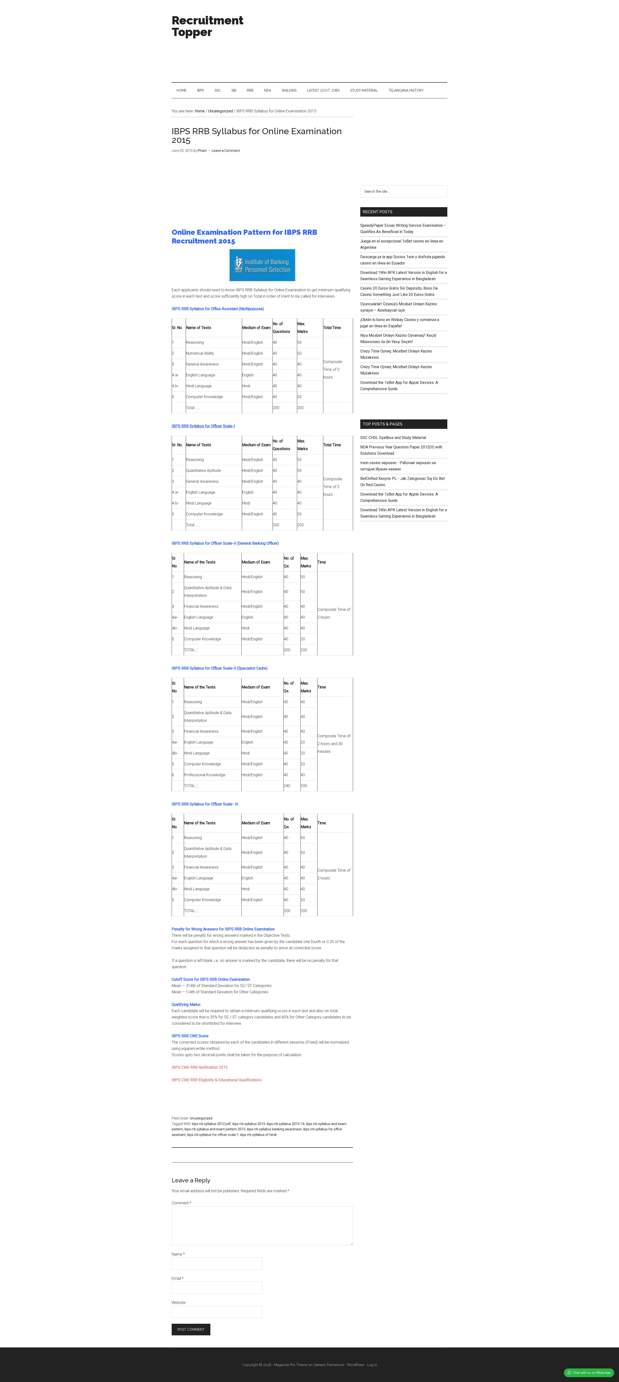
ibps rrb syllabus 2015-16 (286, 1124)
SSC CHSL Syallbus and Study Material (393, 437)
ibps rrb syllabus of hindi (258, 1135)
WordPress (355, 1365)
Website (178, 1302)
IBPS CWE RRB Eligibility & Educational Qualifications (217, 1080)
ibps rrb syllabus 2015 (248, 1124)
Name (178, 1254)
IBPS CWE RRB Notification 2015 (200, 1067)
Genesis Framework (328, 1365)
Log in (372, 1365)
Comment (181, 1203)
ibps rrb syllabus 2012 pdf (211, 1124)
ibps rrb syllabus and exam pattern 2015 (214, 1129)
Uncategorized (201, 1118)
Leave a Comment (226, 151)
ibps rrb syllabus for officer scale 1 (213, 1135)
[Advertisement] (359, 41)
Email (178, 1278)
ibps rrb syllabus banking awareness (274, 1129)
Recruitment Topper (207, 26)
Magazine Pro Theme (290, 1365)
